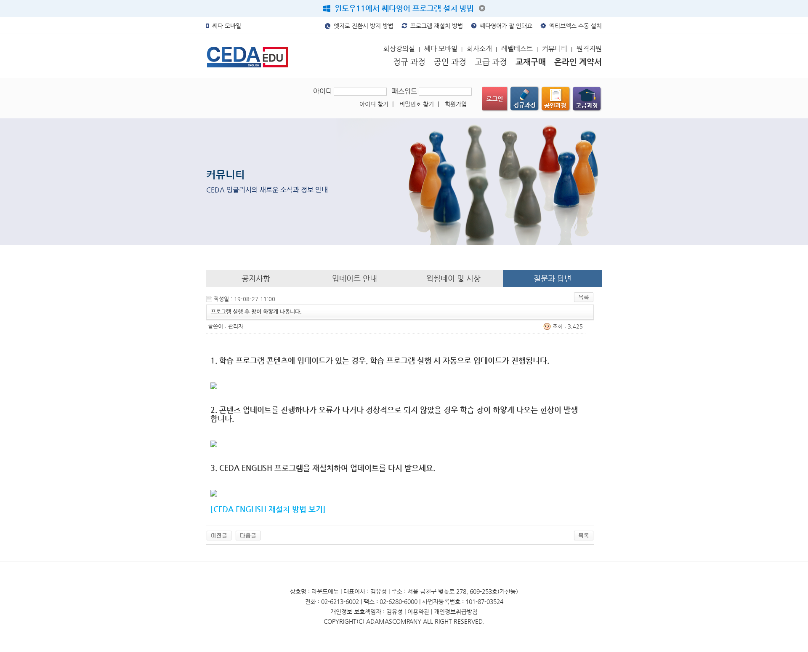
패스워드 (405, 91)
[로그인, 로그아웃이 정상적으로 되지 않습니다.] (219, 535)
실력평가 (556, 99)
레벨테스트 (519, 49)
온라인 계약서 (578, 61)
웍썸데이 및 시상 (453, 278)
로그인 (495, 99)
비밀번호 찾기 (419, 104)
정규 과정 (409, 61)
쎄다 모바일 (225, 25)
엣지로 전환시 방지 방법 (361, 25)
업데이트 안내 (354, 278)
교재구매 (531, 61)
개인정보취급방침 (456, 611)
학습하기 (525, 99)
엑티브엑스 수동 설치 (574, 25)
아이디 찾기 (376, 104)
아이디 (323, 91)
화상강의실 (401, 49)
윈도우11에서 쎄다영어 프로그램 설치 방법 (402, 8)
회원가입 (456, 104)
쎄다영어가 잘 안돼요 (504, 25)
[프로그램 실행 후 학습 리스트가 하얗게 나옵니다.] (248, 535)
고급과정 (587, 99)
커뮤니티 (557, 49)
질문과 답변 (552, 278)
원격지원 (589, 49)
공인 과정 (450, 61)
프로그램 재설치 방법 (435, 25)
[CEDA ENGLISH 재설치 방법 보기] (268, 509)
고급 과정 (491, 61)
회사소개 (482, 49)
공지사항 (256, 278)
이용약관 (418, 611)
